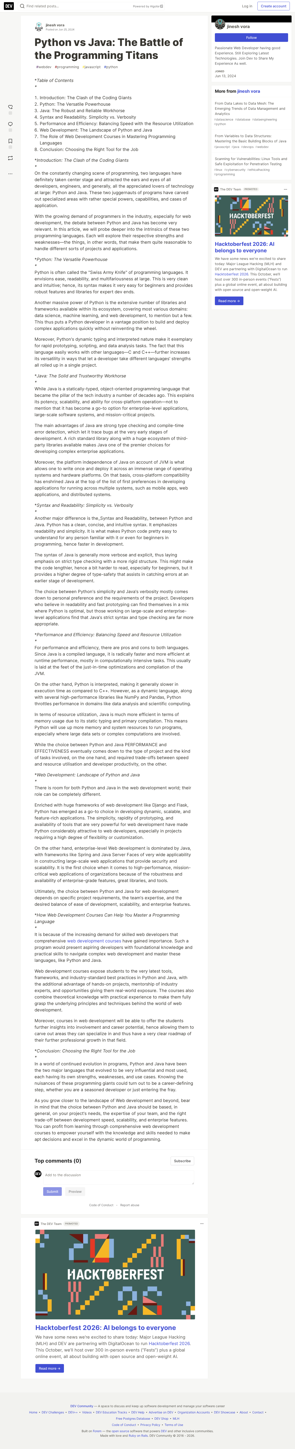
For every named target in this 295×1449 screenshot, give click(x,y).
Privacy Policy (150, 1425)
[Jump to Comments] (10, 126)
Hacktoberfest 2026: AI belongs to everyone (105, 1327)
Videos (87, 1412)
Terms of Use (174, 1425)
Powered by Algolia (146, 6)
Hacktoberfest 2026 (169, 1343)
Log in (247, 6)
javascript (91, 67)
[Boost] (10, 158)
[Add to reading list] (10, 143)
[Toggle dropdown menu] (201, 1223)
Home (33, 1412)
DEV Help (137, 1412)
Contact (257, 1412)
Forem (97, 1431)
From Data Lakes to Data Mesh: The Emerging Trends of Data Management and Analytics (249, 113)
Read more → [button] (49, 1368)
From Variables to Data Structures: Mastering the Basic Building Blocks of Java (250, 141)
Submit (52, 1191)
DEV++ (73, 1412)
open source (120, 1431)
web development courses (94, 940)
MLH (176, 1418)
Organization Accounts (194, 1412)
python (111, 67)
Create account (273, 6)
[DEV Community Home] (8, 6)
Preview (75, 1191)
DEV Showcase (224, 1412)
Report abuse (129, 1205)
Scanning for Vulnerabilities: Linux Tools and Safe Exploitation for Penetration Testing (250, 166)
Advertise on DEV (161, 1412)
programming (67, 67)
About (243, 1412)
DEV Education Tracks (111, 1412)
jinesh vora (55, 25)
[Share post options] (10, 174)
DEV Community (81, 1406)
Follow (251, 37)
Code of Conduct (101, 1205)
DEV (164, 1431)
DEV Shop (161, 1418)
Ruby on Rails (138, 1435)
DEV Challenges (53, 1412)
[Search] (22, 6)
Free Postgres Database (133, 1418)
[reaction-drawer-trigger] (10, 109)
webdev (43, 67)
